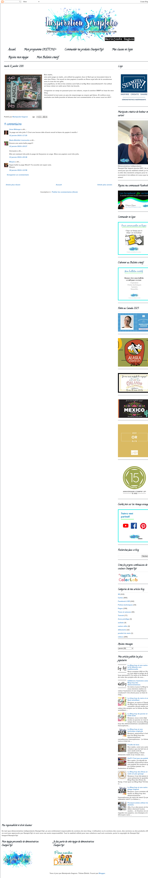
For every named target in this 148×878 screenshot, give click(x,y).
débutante (122, 630)
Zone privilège (123, 619)
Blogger (102, 873)
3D (119, 594)
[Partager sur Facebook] (44, 117)
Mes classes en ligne (122, 50)
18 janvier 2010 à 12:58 (18, 170)
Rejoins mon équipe (18, 57)
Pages (120, 608)
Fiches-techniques (125, 605)
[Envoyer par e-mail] (37, 117)
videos (120, 637)
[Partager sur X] (42, 117)
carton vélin (122, 626)
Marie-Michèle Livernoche (19, 140)
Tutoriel (121, 615)
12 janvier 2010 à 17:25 (18, 135)
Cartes (120, 598)
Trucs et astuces (124, 612)
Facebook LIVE (124, 601)
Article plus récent (13, 185)
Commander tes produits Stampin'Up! (84, 50)
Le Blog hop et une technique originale (135, 730)
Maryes (12, 162)
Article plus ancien (104, 185)
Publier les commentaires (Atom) (65, 192)
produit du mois (124, 633)
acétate (121, 623)
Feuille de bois (133, 745)
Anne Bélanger (15, 129)
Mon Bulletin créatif (48, 57)
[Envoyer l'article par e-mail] (33, 117)
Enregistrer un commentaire (18, 175)
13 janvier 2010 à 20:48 (18, 157)
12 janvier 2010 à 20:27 (18, 146)
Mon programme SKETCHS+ (40, 50)
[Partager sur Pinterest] (46, 117)
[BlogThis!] (40, 117)
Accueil (12, 50)
